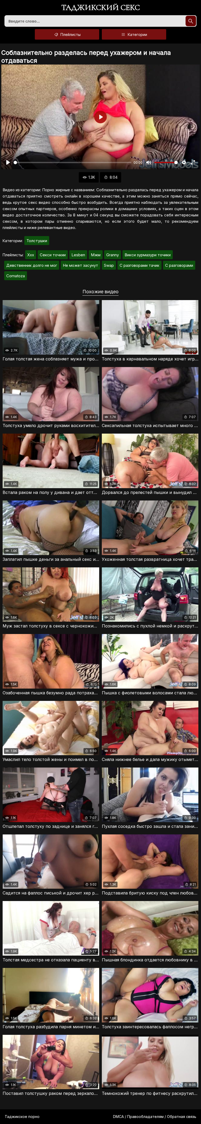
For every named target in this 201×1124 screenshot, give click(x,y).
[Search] (191, 21)
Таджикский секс (101, 8)
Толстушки (36, 240)
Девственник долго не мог (31, 265)
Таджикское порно (22, 1116)
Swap (109, 265)
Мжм (95, 254)
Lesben (78, 254)
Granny (112, 254)
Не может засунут (80, 265)
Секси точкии (53, 254)
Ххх (30, 254)
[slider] (72, 162)
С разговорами (179, 265)
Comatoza (15, 275)
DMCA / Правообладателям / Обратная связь (154, 1116)
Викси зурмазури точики (148, 254)
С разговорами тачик (139, 265)
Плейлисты (70, 34)
